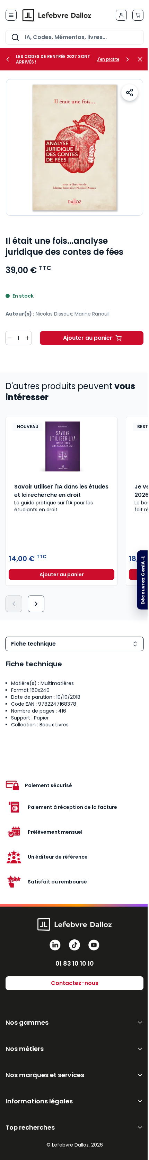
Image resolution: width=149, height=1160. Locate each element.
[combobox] (74, 37)
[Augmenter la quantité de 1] (27, 338)
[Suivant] (36, 604)
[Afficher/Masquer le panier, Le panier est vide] (137, 15)
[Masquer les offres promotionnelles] (142, 59)
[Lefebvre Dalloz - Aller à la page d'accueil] (56, 15)
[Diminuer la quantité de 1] (10, 338)
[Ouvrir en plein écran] (74, 147)
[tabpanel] (74, 696)
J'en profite (108, 59)
